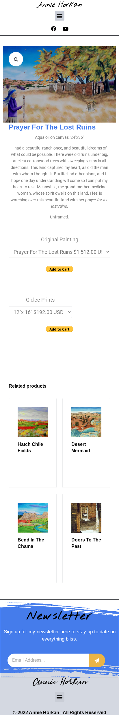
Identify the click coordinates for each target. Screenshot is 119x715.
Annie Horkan (59, 4)
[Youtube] (65, 28)
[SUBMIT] (97, 660)
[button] (59, 16)
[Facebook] (54, 28)
